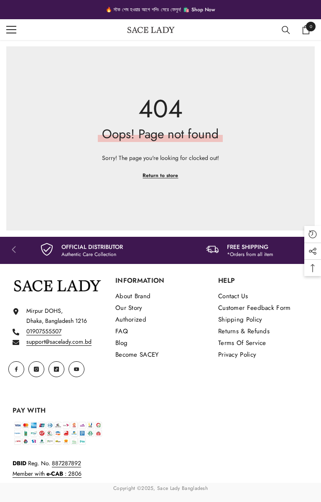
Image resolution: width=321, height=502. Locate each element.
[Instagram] (36, 369)
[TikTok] (56, 369)
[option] (160, 9)
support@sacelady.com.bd (59, 341)
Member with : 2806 (47, 473)
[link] (81, 250)
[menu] (11, 30)
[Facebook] (16, 369)
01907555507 (43, 331)
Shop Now (203, 9)
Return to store (160, 175)
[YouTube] (76, 369)
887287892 (66, 463)
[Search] (286, 30)
